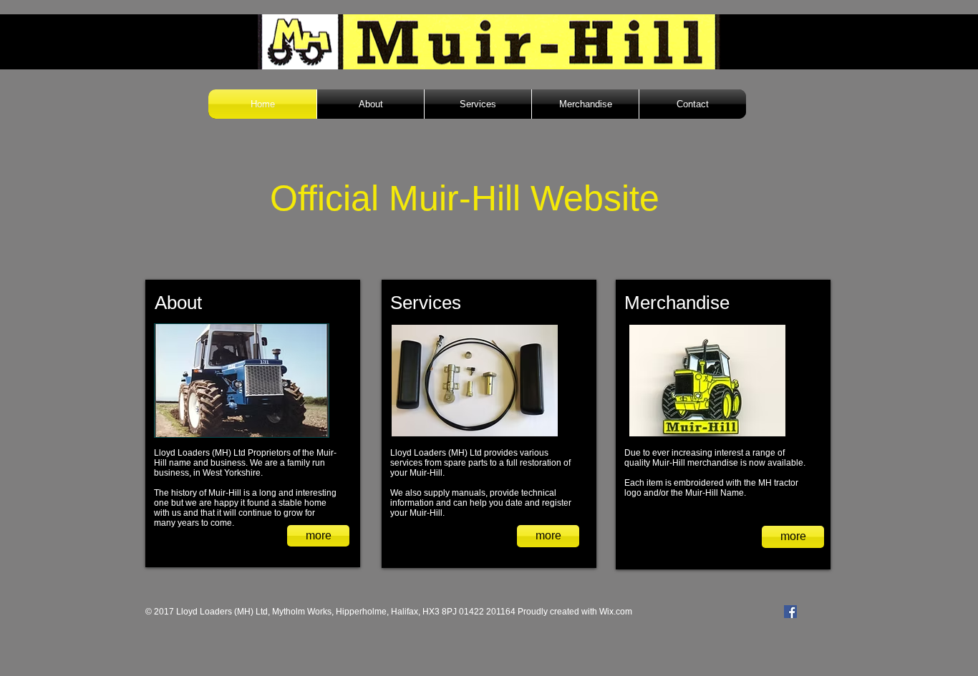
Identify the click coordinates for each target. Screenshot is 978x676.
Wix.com (615, 612)
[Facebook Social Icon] (790, 611)
